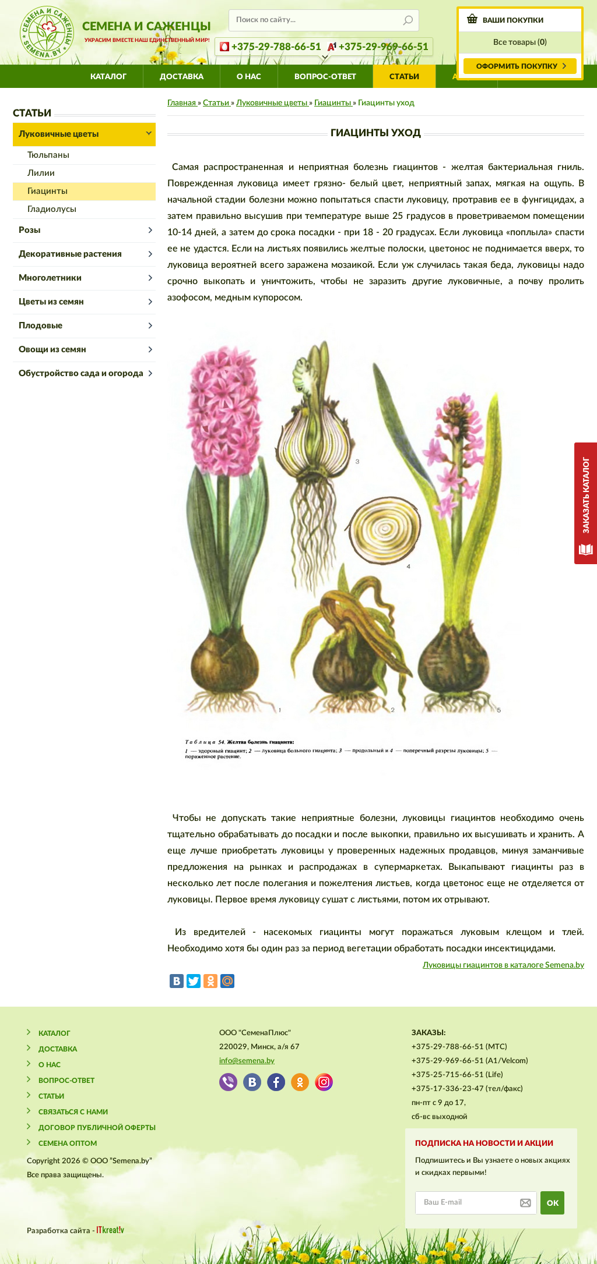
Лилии (41, 173)
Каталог (108, 77)
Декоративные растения (70, 254)
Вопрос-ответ (325, 77)
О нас (249, 77)
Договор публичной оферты (97, 1127)
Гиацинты (47, 191)
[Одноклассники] (210, 981)
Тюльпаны (48, 155)
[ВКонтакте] (177, 981)
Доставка (181, 77)
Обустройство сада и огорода (81, 373)
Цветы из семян (51, 302)
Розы (29, 230)
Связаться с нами (73, 1112)
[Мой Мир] (227, 981)
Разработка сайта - (62, 1231)
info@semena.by (247, 1061)
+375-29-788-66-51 (276, 47)
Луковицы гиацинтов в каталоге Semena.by (503, 965)
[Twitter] (194, 981)
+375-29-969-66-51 (384, 47)
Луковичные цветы (59, 134)
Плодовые (40, 325)
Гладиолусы (51, 209)
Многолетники (50, 278)
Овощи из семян (52, 349)
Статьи (404, 77)
